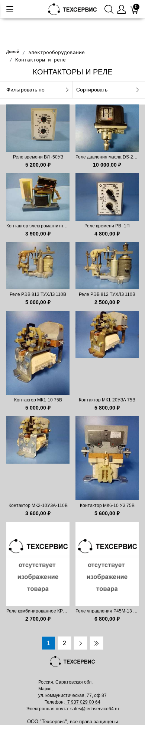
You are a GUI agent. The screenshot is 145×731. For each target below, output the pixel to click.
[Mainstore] (72, 9)
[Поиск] (108, 9)
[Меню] (9, 9)
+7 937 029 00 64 (82, 702)
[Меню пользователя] (121, 9)
